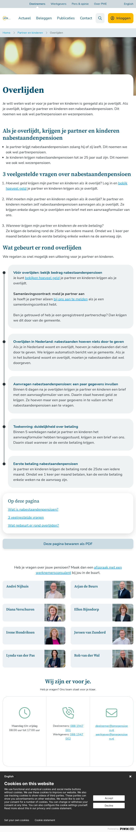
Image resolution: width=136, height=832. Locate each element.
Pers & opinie (80, 4)
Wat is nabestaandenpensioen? (33, 509)
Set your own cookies (16, 820)
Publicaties (66, 18)
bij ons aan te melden (71, 299)
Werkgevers (58, 4)
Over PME (100, 4)
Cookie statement (45, 820)
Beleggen (44, 18)
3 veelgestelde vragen (26, 517)
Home (6, 32)
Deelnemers (37, 4)
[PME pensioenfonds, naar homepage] (6, 18)
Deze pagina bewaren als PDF (68, 543)
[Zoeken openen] (100, 18)
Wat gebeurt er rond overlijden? (33, 525)
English (128, 4)
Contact (86, 18)
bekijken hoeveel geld (42, 278)
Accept (109, 798)
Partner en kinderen (30, 32)
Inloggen (123, 18)
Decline (109, 805)
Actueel (24, 18)
